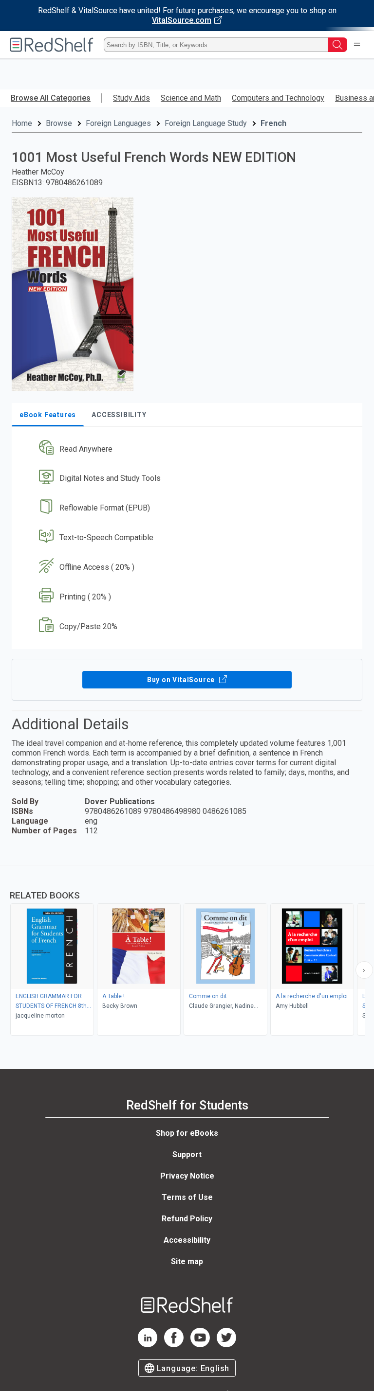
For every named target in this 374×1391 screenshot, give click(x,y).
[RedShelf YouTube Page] (200, 1344)
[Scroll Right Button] (364, 970)
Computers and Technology (278, 98)
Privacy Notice (187, 1175)
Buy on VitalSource (182, 680)
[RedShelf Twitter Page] (226, 1344)
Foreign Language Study (206, 123)
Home (22, 123)
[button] (186, 449)
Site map (187, 1261)
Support (187, 1154)
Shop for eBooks (187, 1133)
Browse (59, 123)
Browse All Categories (51, 98)
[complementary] (187, 951)
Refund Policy (187, 1218)
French (273, 123)
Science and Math (191, 98)
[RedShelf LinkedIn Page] (147, 1344)
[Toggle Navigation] (357, 45)
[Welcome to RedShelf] (51, 44)
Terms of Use (187, 1197)
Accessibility (187, 1240)
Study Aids (131, 98)
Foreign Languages (118, 123)
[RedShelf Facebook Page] (174, 1344)
